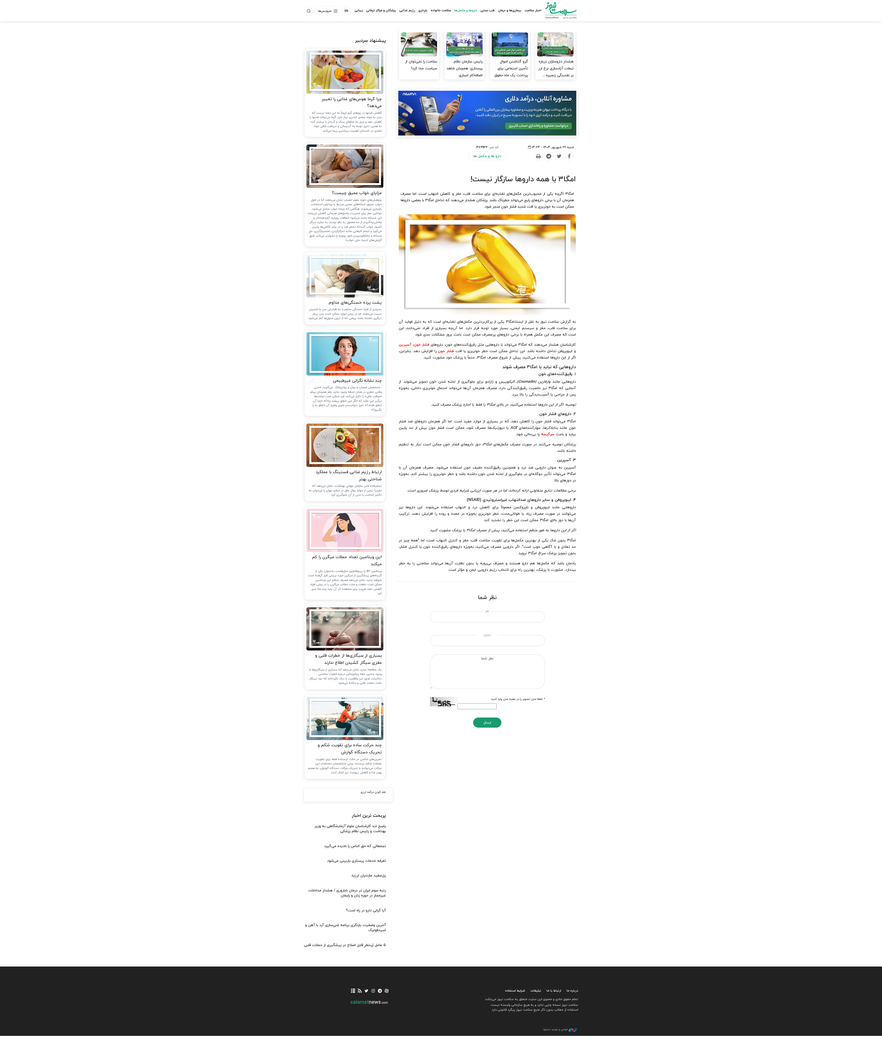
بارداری (422, 10)
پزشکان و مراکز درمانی (381, 10)
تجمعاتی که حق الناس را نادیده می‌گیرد (355, 846)
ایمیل (487, 635)
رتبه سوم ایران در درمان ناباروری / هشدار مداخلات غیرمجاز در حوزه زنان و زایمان (347, 893)
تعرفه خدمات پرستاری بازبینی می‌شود (356, 860)
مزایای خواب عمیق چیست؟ (357, 193)
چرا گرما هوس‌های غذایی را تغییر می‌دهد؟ (352, 102)
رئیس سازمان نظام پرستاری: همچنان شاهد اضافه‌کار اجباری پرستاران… (465, 72)
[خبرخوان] (360, 991)
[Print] (538, 156)
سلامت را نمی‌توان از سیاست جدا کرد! (421, 65)
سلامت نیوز (556, 10)
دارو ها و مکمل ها (487, 156)
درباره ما (572, 991)
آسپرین (405, 344)
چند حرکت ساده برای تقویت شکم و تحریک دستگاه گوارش (350, 748)
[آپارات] (387, 991)
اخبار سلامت (533, 10)
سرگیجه (547, 434)
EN (346, 11)
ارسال (487, 723)
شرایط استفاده (515, 991)
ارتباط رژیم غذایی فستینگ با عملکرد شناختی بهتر (349, 475)
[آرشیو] (353, 991)
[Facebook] (569, 156)
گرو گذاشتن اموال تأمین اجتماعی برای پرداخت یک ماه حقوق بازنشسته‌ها (511, 72)
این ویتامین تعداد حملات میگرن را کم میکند (347, 560)
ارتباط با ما (554, 991)
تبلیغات (536, 991)
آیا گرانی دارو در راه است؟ (366, 910)
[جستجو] (309, 11)
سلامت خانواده (441, 10)
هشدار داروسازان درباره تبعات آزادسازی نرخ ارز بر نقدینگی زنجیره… (556, 68)
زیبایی (358, 10)
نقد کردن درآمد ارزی (373, 792)
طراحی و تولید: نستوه (555, 1029)
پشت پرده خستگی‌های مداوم (355, 302)
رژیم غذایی (407, 10)
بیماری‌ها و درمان (509, 10)
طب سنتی (487, 10)
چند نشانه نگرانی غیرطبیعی (357, 381)
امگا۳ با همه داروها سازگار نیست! (523, 179)
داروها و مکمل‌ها (465, 10)
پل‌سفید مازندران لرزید (368, 875)
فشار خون (421, 344)
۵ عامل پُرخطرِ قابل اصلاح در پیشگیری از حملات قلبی (345, 945)
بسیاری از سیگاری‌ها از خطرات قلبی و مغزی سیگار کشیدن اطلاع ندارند (348, 659)
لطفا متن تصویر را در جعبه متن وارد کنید (518, 699)
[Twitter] (558, 156)
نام (487, 611)
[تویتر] (366, 991)
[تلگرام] (380, 991)
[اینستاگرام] (373, 991)
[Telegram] (548, 156)
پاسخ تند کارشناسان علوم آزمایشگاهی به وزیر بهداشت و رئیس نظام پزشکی (350, 829)
